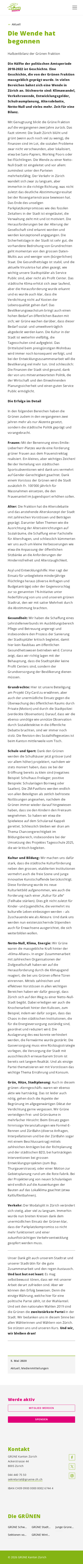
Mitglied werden (41, 1408)
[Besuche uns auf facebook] (72, 1457)
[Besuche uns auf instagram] (72, 1476)
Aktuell (16, 24)
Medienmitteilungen (35, 1368)
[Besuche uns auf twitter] (72, 1466)
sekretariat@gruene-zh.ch (25, 1479)
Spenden (41, 1419)
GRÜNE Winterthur (41, 1535)
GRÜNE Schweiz (17, 1527)
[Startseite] (15, 7)
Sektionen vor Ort (17, 1535)
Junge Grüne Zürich (65, 1527)
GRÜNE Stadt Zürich (41, 1527)
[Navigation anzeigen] (74, 7)
